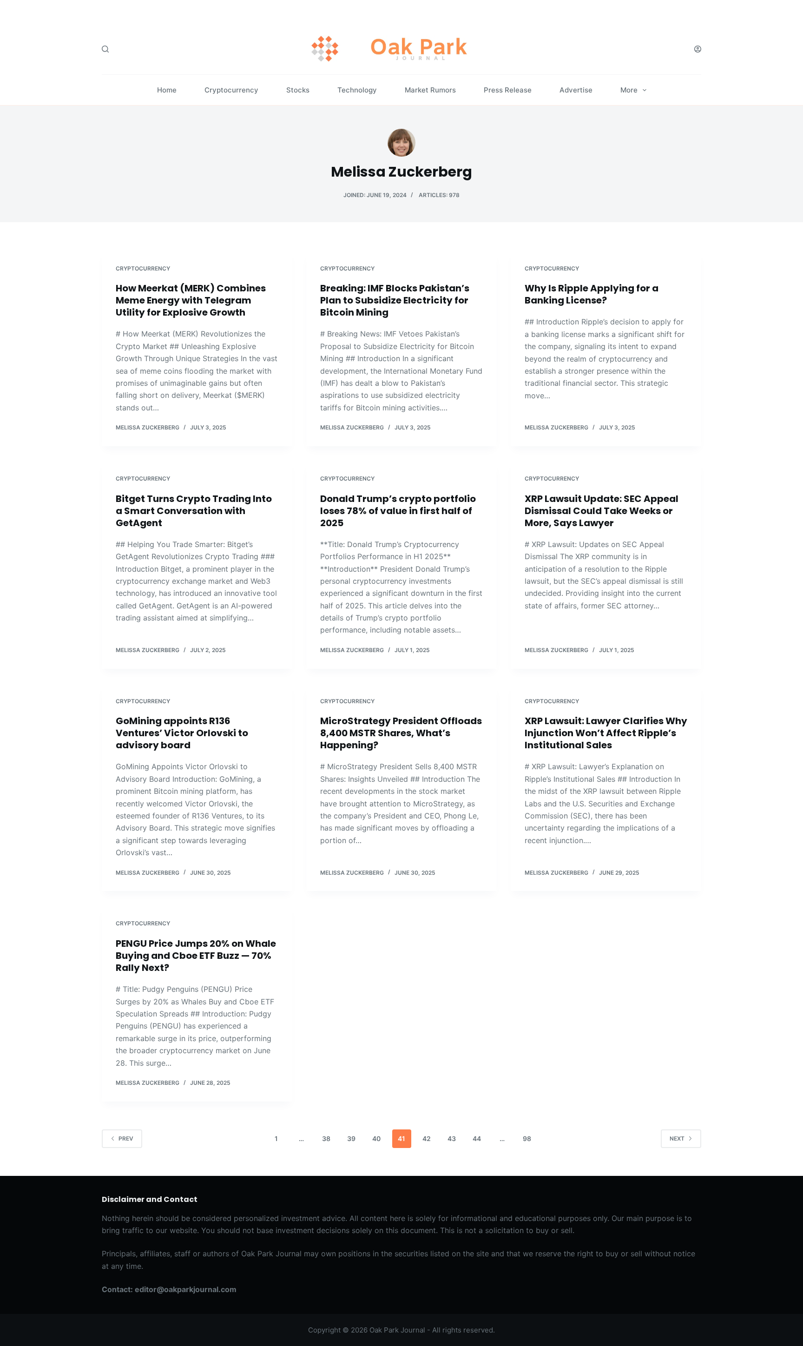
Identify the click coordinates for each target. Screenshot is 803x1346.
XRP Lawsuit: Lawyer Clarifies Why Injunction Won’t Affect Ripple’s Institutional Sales (606, 733)
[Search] (105, 49)
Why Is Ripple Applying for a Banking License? (591, 294)
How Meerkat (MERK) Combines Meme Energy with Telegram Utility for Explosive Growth (191, 300)
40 (376, 1138)
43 (452, 1138)
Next (677, 1138)
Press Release (508, 90)
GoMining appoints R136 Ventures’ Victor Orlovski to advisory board (182, 733)
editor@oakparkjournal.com (186, 1289)
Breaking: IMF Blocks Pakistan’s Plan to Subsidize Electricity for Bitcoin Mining (394, 300)
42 (426, 1138)
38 (326, 1138)
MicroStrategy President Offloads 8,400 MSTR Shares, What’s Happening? (401, 733)
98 (527, 1138)
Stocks (297, 90)
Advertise (575, 90)
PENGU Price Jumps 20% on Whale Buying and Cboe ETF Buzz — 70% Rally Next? (196, 955)
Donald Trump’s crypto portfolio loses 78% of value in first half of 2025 (398, 510)
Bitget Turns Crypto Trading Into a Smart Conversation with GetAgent (194, 510)
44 (477, 1138)
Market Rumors (430, 90)
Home (167, 90)
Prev (125, 1138)
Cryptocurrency (231, 90)
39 (351, 1138)
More (629, 90)
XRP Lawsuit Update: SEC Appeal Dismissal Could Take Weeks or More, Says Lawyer (601, 510)
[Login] (697, 49)
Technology (357, 90)
